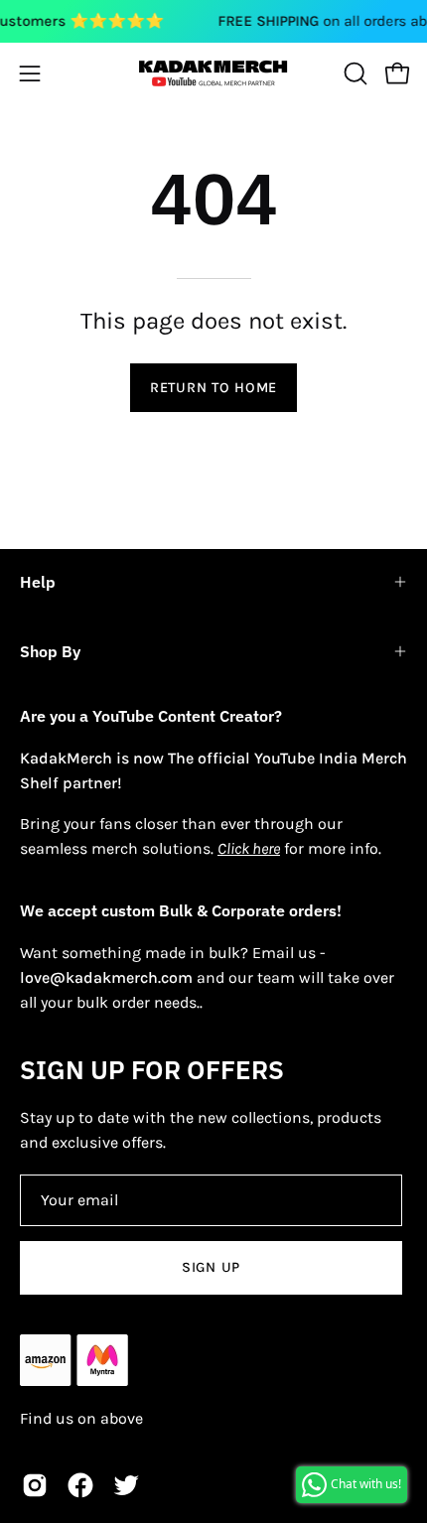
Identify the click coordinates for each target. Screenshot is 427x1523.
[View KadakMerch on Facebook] (80, 1485)
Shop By (50, 651)
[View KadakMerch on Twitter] (126, 1485)
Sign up (211, 1267)
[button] (353, 73)
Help (38, 582)
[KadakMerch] (213, 73)
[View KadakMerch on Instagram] (35, 1485)
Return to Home (213, 387)
